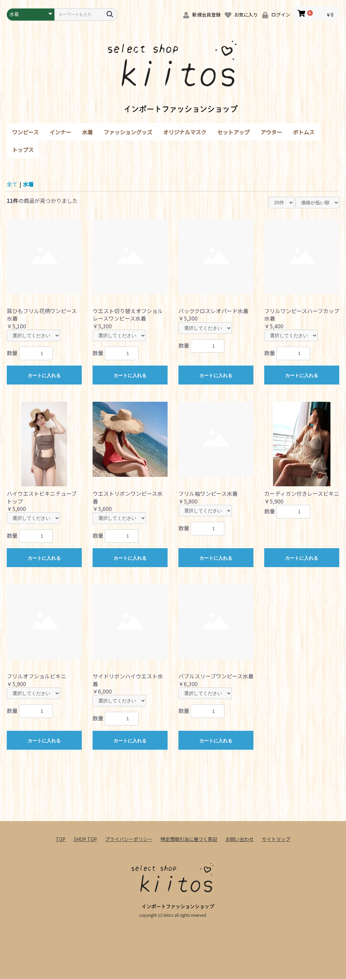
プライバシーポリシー (128, 839)
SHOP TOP (85, 839)
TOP (61, 839)
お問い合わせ (239, 839)
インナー (60, 132)
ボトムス (304, 132)
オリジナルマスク (184, 132)
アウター (271, 132)
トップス (23, 149)
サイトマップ (276, 839)
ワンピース (25, 132)
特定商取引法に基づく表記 (188, 839)
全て (12, 184)
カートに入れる (44, 375)
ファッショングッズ (128, 132)
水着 (87, 132)
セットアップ (233, 132)
